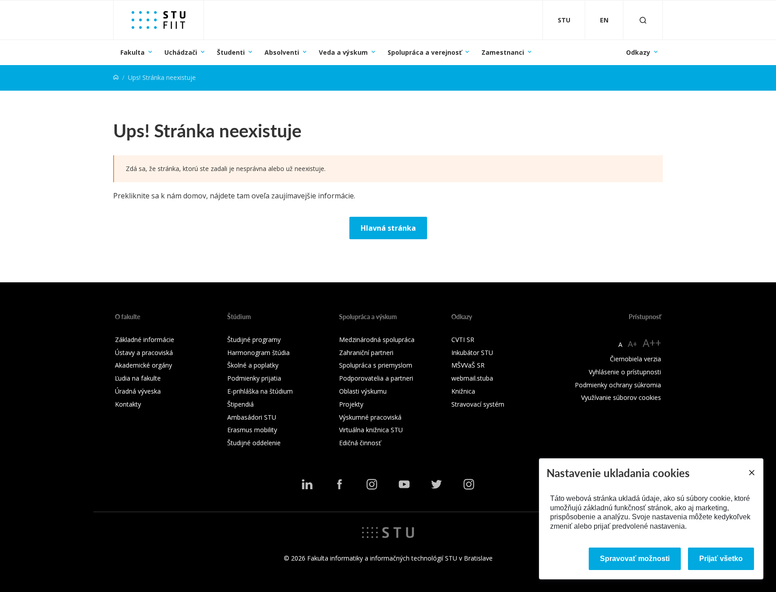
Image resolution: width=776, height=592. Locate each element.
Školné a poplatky (252, 365)
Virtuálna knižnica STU (371, 429)
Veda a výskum (343, 52)
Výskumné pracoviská (370, 417)
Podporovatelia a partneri (376, 378)
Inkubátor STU (472, 352)
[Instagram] (372, 484)
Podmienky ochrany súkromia (618, 385)
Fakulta (132, 52)
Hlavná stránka (388, 228)
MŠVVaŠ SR (468, 365)
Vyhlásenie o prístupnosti (625, 372)
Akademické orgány (143, 365)
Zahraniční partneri (366, 352)
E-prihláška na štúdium (260, 391)
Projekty (351, 404)
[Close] (751, 472)
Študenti (231, 52)
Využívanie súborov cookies (621, 397)
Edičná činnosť (360, 443)
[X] (436, 484)
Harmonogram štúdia (258, 352)
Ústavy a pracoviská (144, 352)
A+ (632, 343)
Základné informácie (144, 339)
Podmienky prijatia (254, 378)
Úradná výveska (138, 391)
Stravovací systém (477, 404)
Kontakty (128, 404)
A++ (652, 342)
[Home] (116, 77)
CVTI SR (462, 339)
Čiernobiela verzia (635, 359)
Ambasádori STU (251, 417)
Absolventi (282, 52)
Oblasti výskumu (363, 391)
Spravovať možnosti (635, 558)
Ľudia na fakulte (138, 378)
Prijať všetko (721, 558)
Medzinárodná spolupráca (376, 339)
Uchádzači (180, 52)
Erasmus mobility (252, 429)
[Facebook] (339, 484)
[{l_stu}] (388, 532)
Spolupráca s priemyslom (375, 365)
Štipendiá (240, 404)
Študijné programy (254, 339)
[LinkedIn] (307, 484)
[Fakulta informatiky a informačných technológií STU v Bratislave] (158, 20)
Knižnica (463, 391)
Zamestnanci (502, 52)
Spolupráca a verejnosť (425, 52)
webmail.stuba (472, 378)
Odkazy (638, 52)
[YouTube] (404, 484)
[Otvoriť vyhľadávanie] (643, 19)
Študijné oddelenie (254, 443)
